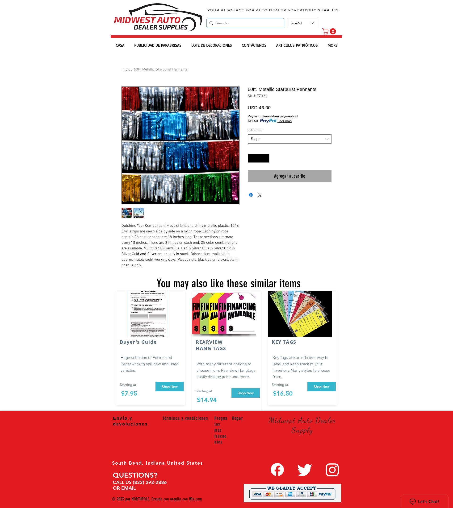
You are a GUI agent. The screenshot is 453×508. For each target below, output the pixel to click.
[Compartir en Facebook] (251, 195)
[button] (329, 31)
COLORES (256, 130)
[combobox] (289, 139)
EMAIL (128, 488)
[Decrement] (251, 158)
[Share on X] (260, 195)
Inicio (126, 69)
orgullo (175, 499)
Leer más (284, 121)
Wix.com (195, 499)
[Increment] (266, 158)
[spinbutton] (258, 158)
